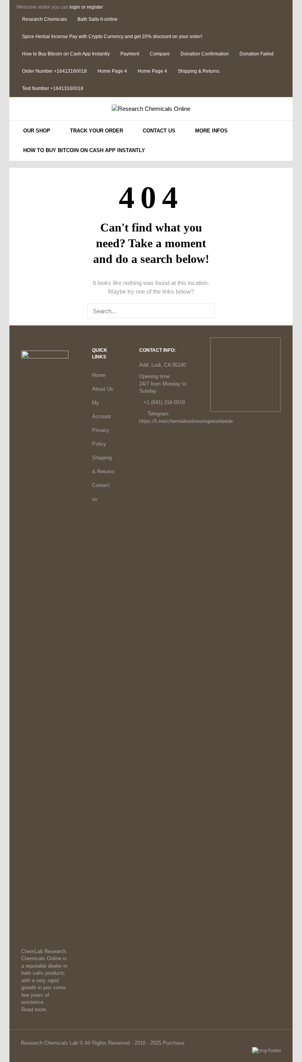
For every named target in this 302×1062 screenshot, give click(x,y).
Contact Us (159, 131)
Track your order (96, 131)
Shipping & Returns (198, 71)
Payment (129, 54)
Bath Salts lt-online (97, 19)
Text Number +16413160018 (52, 88)
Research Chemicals (44, 19)
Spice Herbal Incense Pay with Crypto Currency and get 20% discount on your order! (112, 36)
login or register (86, 7)
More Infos (211, 131)
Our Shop (36, 131)
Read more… (36, 1009)
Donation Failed (256, 54)
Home (98, 375)
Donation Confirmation (204, 54)
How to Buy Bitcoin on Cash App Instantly (66, 54)
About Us (102, 389)
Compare (160, 54)
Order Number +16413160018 (54, 71)
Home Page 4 (112, 71)
